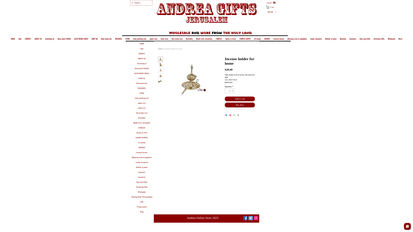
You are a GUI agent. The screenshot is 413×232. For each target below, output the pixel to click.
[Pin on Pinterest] (230, 115)
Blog (141, 212)
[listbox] (272, 12)
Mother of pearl (141, 167)
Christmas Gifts (142, 187)
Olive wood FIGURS (142, 69)
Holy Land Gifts (141, 182)
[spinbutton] (229, 91)
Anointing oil (141, 64)
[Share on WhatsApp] (234, 115)
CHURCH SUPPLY (142, 138)
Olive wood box (141, 83)
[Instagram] (256, 218)
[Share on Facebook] (226, 115)
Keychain (141, 172)
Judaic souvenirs (142, 162)
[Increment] (232, 91)
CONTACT (141, 54)
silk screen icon (142, 113)
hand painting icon (142, 98)
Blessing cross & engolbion (142, 157)
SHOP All (142, 78)
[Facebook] (245, 218)
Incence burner (141, 153)
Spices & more (141, 133)
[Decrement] (226, 91)
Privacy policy (142, 207)
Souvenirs (142, 177)
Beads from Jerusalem (141, 123)
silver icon (142, 108)
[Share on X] (238, 115)
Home (160, 49)
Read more (228, 82)
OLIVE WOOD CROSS (141, 73)
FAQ (141, 202)
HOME (142, 44)
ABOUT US (142, 59)
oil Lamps (141, 143)
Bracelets (141, 118)
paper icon (142, 103)
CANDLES (141, 128)
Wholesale (142, 192)
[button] (272, 7)
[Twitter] (251, 218)
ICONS (141, 93)
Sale (141, 49)
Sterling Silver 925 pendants (141, 197)
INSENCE (142, 148)
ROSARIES (142, 88)
